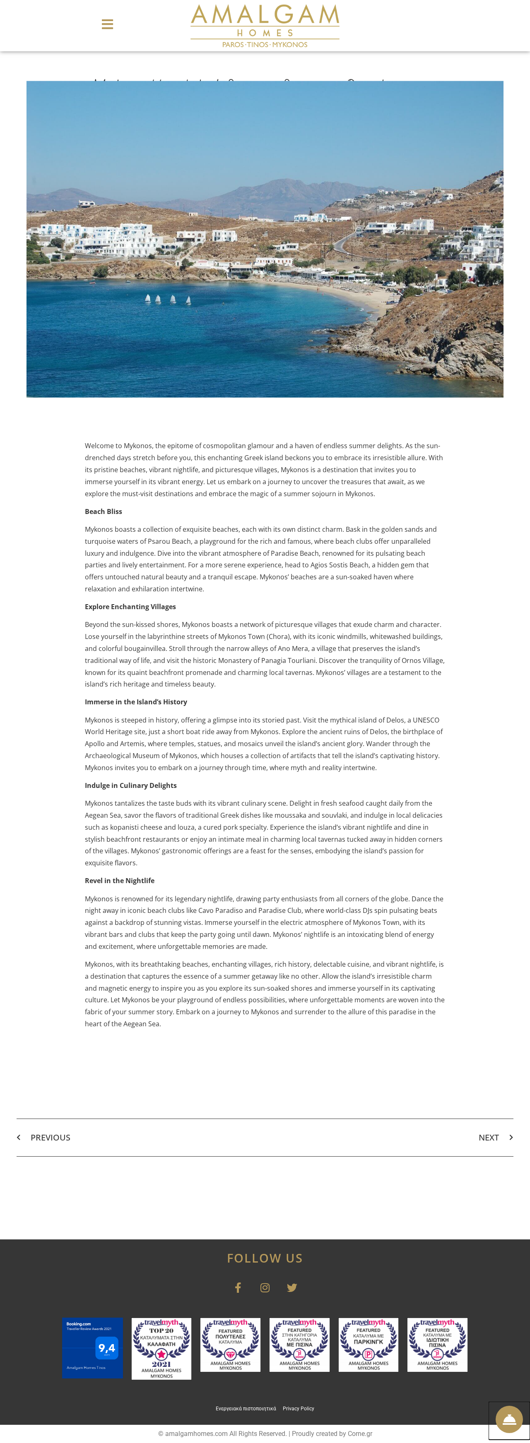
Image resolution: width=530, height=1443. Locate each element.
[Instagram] (265, 1287)
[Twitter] (292, 1287)
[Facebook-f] (238, 1287)
